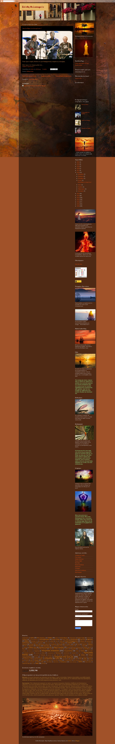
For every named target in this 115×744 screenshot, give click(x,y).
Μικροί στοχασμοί (59, 647)
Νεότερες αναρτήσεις (29, 76)
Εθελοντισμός (47, 642)
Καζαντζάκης (46, 645)
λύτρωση (25, 647)
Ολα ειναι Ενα (43, 648)
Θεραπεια (30, 645)
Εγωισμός (40, 642)
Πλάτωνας (30, 650)
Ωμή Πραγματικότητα (77, 660)
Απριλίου (80, 187)
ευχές (66, 644)
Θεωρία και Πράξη (86, 128)
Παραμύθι (73, 648)
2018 (78, 168)
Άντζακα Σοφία (80, 637)
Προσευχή (58, 653)
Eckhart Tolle (40, 661)
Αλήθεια (50, 637)
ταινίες (63, 658)
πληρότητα (36, 651)
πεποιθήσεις (87, 648)
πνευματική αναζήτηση (50, 651)
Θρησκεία (38, 645)
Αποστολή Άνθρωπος (33, 639)
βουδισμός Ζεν (34, 641)
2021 (78, 162)
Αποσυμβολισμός (44, 639)
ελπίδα (76, 642)
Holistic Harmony (79, 559)
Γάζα (48, 641)
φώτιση (27, 660)
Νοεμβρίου (81, 176)
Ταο (67, 658)
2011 (78, 202)
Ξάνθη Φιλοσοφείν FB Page (82, 63)
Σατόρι (60, 655)
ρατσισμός (50, 655)
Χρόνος (50, 660)
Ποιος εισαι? (90, 651)
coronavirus (32, 661)
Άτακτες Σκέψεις (65, 639)
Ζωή (78, 644)
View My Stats (78, 264)
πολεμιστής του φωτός (29, 653)
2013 (78, 197)
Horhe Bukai (49, 661)
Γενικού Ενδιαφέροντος (70, 641)
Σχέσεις (57, 658)
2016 (78, 172)
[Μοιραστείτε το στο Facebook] (55, 69)
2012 (78, 199)
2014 (78, 195)
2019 (78, 166)
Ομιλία (50, 648)
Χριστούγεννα (44, 660)
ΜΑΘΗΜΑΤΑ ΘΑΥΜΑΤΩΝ (45, 647)
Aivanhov (85, 660)
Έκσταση (63, 642)
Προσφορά (73, 653)
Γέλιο (56, 641)
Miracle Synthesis (79, 564)
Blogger (77, 740)
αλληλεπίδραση (63, 637)
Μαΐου (79, 184)
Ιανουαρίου (81, 191)
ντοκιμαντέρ (30, 648)
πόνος (43, 653)
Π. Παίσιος (56, 648)
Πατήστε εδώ (78, 78)
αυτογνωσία (74, 639)
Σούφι (36, 657)
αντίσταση (89, 637)
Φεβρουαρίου (81, 189)
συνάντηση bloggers (38, 658)
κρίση (83, 645)
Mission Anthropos (73, 661)
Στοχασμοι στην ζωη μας (64, 657)
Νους (23, 648)
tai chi (33, 663)
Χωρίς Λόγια (55, 660)
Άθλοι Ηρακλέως (41, 637)
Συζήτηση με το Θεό (28, 658)
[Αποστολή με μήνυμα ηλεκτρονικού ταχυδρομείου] (51, 69)
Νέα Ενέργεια (78, 572)
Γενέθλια (61, 641)
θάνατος (91, 644)
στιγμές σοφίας (48, 657)
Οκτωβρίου (81, 178)
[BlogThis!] (52, 69)
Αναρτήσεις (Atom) (33, 79)
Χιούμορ (36, 660)
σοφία (41, 657)
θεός (26, 645)
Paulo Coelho (88, 661)
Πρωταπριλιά (35, 655)
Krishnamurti (63, 661)
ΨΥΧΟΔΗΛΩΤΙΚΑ (68, 660)
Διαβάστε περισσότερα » (28, 66)
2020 (78, 164)
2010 (78, 204)
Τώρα (71, 658)
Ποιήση (77, 651)
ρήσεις (55, 655)
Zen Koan (43, 663)
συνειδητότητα (48, 658)
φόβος (85, 658)
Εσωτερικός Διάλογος (44, 644)
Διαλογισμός (25, 642)
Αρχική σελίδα (46, 76)
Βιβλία (26, 641)
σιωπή (76, 655)
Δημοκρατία (88, 641)
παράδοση (66, 648)
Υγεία (76, 658)
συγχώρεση (90, 657)
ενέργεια (89, 642)
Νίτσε (90, 647)
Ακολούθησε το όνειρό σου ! (32, 28)
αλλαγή (56, 637)
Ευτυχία (60, 644)
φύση (90, 658)
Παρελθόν (80, 648)
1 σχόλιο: (44, 69)
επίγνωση (24, 644)
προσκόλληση (66, 653)
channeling (26, 661)
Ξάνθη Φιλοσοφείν (33, 7)
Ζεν (70, 644)
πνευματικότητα (68, 651)
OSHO (80, 661)
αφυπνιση (82, 639)
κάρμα (53, 645)
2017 (78, 170)
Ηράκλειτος (84, 644)
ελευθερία (70, 642)
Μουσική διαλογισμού (76, 647)
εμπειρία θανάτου (83, 642)
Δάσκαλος (82, 641)
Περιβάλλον (24, 650)
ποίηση (82, 651)
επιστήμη (32, 644)
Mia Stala (77, 562)
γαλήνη (52, 641)
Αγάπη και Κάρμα (86, 120)
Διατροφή (34, 642)
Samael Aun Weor (26, 663)
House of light (78, 561)
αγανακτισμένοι (25, 637)
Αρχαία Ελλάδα (56, 639)
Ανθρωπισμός (72, 637)
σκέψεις (83, 655)
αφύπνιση (90, 639)
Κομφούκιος (78, 645)
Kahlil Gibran (56, 661)
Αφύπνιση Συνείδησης (80, 570)
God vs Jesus (85, 104)
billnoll (69, 740)
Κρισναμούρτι (90, 645)
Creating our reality (80, 555)
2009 (78, 206)
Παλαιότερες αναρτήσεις (64, 76)
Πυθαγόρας (43, 655)
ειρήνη (57, 642)
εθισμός (53, 642)
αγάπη (32, 637)
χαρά (32, 660)
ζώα (74, 644)
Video (37, 663)
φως (23, 660)
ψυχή (60, 660)
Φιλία (80, 658)
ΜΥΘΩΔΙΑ (85, 647)
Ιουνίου (80, 180)
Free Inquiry (78, 557)
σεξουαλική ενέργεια (68, 655)
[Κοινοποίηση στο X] (54, 69)
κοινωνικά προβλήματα (69, 645)
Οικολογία (36, 648)
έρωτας (36, 644)
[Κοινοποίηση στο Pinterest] (57, 69)
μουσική (68, 647)
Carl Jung (91, 660)
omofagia (77, 568)
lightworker (77, 566)
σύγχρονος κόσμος (82, 657)
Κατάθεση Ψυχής (59, 645)
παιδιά (61, 648)
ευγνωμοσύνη (54, 644)
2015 (78, 193)
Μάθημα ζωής (30, 71)
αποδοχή (24, 639)
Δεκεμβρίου (81, 174)
